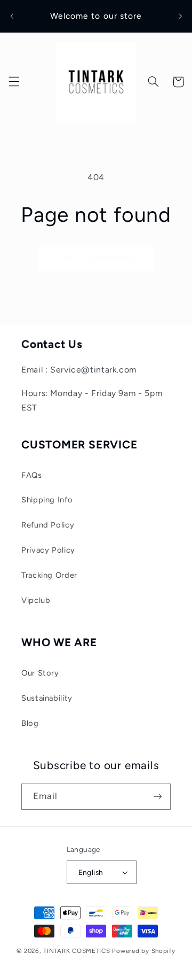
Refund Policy (47, 525)
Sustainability (47, 698)
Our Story (40, 673)
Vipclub (35, 600)
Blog (30, 723)
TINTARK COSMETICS (76, 951)
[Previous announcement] (11, 16)
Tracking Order (49, 575)
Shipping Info (47, 500)
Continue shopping (96, 257)
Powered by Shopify (143, 951)
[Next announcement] (180, 16)
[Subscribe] (158, 797)
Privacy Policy (48, 550)
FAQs (31, 475)
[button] (14, 81)
